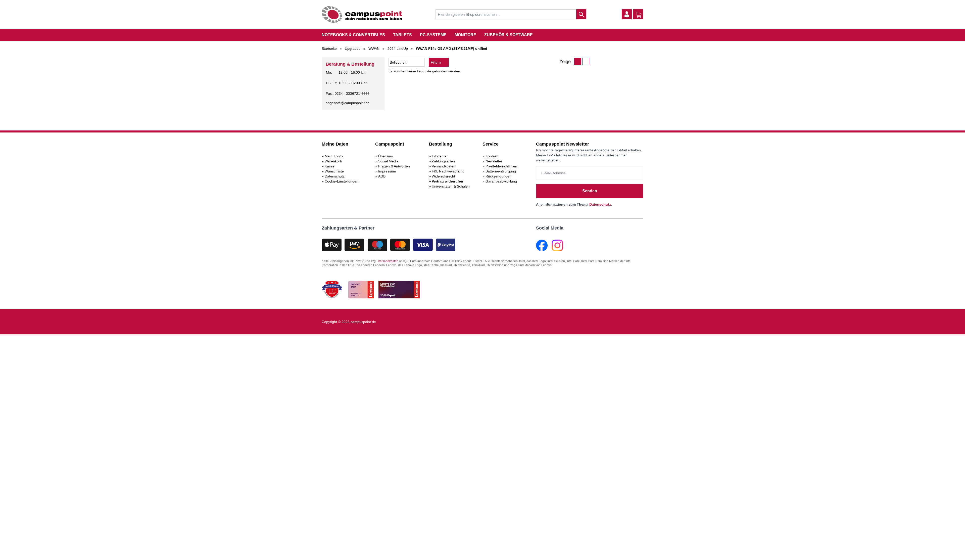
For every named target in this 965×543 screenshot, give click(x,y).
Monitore (465, 35)
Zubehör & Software (508, 35)
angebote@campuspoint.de (348, 103)
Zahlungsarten (443, 161)
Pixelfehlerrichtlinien (501, 166)
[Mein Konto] (627, 14)
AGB (381, 176)
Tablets (402, 35)
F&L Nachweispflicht (448, 171)
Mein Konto (334, 156)
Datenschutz (335, 176)
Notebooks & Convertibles (353, 35)
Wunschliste (334, 171)
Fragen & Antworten (394, 166)
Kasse (329, 166)
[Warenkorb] (639, 15)
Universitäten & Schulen (451, 186)
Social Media (388, 161)
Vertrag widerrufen (447, 181)
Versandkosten (443, 166)
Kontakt (492, 156)
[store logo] (362, 14)
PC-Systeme (433, 35)
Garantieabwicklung (501, 181)
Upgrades (352, 49)
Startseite (329, 49)
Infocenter (440, 156)
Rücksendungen (498, 176)
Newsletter (494, 161)
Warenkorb (333, 161)
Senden (589, 191)
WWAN (373, 49)
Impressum (387, 171)
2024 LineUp (398, 49)
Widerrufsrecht (443, 176)
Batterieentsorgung (501, 171)
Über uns (385, 156)
